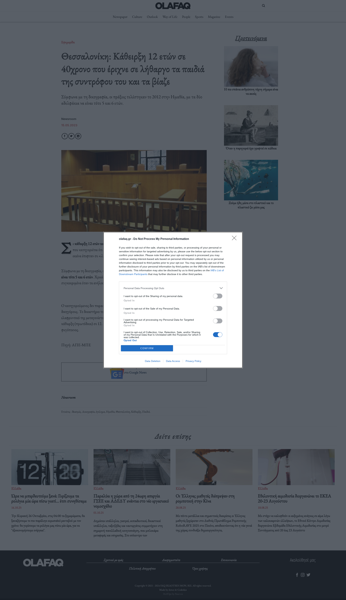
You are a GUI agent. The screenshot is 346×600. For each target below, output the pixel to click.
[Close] (235, 239)
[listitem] (173, 288)
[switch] (217, 296)
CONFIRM (147, 348)
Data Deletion (152, 361)
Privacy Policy (193, 361)
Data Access (173, 361)
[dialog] (173, 300)
